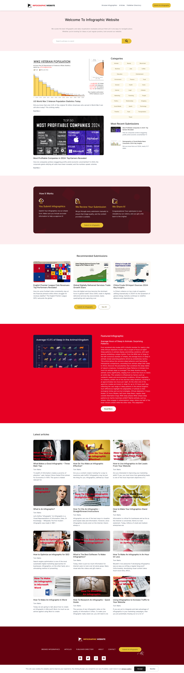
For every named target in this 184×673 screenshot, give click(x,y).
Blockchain (143, 63)
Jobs (130, 68)
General (117, 85)
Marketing (117, 95)
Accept (140, 669)
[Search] (126, 41)
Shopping (143, 101)
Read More (108, 409)
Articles (122, 5)
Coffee (143, 68)
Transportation (142, 111)
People (144, 95)
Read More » (36, 111)
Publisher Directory (134, 5)
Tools (128, 111)
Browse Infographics (109, 5)
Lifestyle (143, 90)
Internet (117, 90)
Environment (118, 79)
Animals (116, 63)
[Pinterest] (104, 658)
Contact (112, 649)
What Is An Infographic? (44, 509)
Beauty (129, 63)
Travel (130, 117)
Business (117, 68)
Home (143, 85)
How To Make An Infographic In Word (50, 600)
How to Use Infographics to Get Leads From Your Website (130, 464)
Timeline (116, 111)
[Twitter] (88, 658)
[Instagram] (96, 658)
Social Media (117, 106)
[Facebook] (80, 658)
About (101, 649)
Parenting (131, 95)
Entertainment (139, 74)
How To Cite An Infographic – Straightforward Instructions (86, 510)
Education (119, 74)
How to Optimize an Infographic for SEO (51, 554)
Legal (130, 90)
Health (131, 85)
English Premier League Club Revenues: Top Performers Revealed (51, 286)
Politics (116, 101)
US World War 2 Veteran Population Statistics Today (56, 101)
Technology (143, 106)
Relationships (129, 101)
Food (144, 79)
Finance (132, 79)
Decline (152, 669)
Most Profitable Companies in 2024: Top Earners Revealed (60, 158)
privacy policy (126, 669)
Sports (130, 106)
